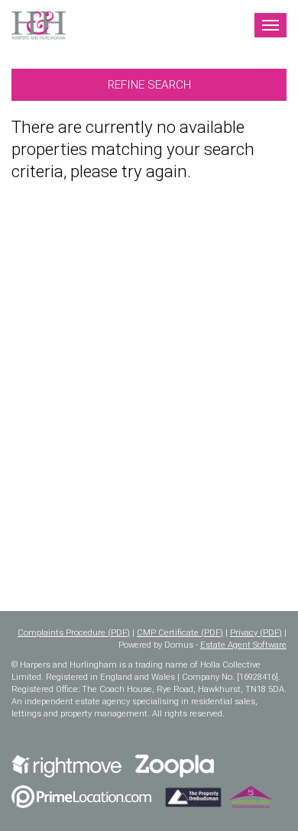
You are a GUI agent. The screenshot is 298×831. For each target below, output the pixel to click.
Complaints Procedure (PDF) (74, 633)
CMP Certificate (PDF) (180, 633)
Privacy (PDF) (256, 633)
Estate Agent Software (243, 645)
